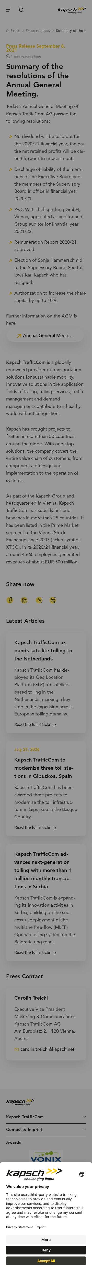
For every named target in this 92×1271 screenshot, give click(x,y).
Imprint (40, 1227)
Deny (46, 1250)
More (46, 1239)
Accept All (46, 1261)
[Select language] (82, 1174)
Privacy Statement (19, 1227)
